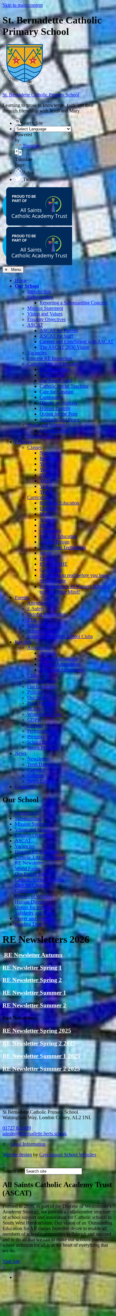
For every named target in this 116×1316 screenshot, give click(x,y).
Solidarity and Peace (59, 419)
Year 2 (46, 469)
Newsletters (38, 758)
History (47, 525)
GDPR (34, 719)
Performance (39, 731)
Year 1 (46, 464)
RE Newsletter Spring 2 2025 (39, 1043)
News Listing (40, 781)
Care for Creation (57, 391)
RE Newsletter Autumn (33, 955)
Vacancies (37, 352)
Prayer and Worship (46, 425)
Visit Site (11, 1261)
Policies (34, 692)
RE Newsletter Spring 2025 (36, 1030)
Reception (49, 458)
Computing (51, 569)
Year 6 (46, 491)
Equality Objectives (46, 319)
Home (21, 280)
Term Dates (38, 764)
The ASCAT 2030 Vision (64, 347)
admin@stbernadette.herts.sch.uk (34, 1133)
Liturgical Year (54, 430)
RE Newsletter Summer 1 (34, 992)
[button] (18, 122)
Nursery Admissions (59, 664)
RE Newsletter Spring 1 (32, 967)
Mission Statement (45, 308)
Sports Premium (42, 747)
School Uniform (43, 630)
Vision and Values (44, 313)
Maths (46, 514)
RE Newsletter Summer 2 (34, 1005)
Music (46, 553)
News (20, 753)
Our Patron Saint (56, 380)
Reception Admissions (61, 669)
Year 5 (46, 486)
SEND (34, 708)
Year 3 (46, 475)
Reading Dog (40, 436)
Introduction (39, 291)
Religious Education (59, 503)
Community (51, 397)
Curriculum (38, 497)
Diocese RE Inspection (49, 358)
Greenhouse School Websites (67, 1154)
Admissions (38, 647)
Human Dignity (55, 408)
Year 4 (46, 480)
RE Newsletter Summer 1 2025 (41, 1056)
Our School (27, 286)
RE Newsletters (55, 369)
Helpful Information (46, 614)
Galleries (36, 775)
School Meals (40, 625)
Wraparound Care (44, 714)
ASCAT (35, 325)
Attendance (38, 603)
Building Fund (41, 680)
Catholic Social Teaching (64, 386)
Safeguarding (40, 297)
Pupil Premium (41, 703)
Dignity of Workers (58, 402)
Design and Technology (63, 547)
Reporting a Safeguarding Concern (74, 302)
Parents (22, 597)
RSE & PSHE (53, 564)
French (46, 558)
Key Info (23, 642)
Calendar (36, 769)
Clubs (33, 675)
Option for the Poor (59, 414)
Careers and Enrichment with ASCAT (77, 341)
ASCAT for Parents (59, 330)
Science (47, 519)
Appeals (48, 653)
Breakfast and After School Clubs (60, 636)
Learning (23, 441)
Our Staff (36, 697)
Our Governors (42, 686)
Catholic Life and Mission (52, 363)
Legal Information (27, 1144)
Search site (13, 1171)
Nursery (47, 452)
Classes (34, 447)
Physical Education (58, 536)
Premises (36, 736)
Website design (17, 1154)
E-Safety (35, 608)
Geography (51, 530)
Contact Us (26, 786)
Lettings (35, 725)
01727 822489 (16, 1128)
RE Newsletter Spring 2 (32, 980)
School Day (38, 742)
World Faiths (52, 375)
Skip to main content (22, 5)
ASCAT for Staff (56, 336)
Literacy (48, 508)
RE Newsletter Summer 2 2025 (41, 1068)
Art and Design (55, 541)
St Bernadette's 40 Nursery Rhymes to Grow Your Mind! (74, 589)
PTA (32, 619)
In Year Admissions (58, 658)
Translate (31, 145)
